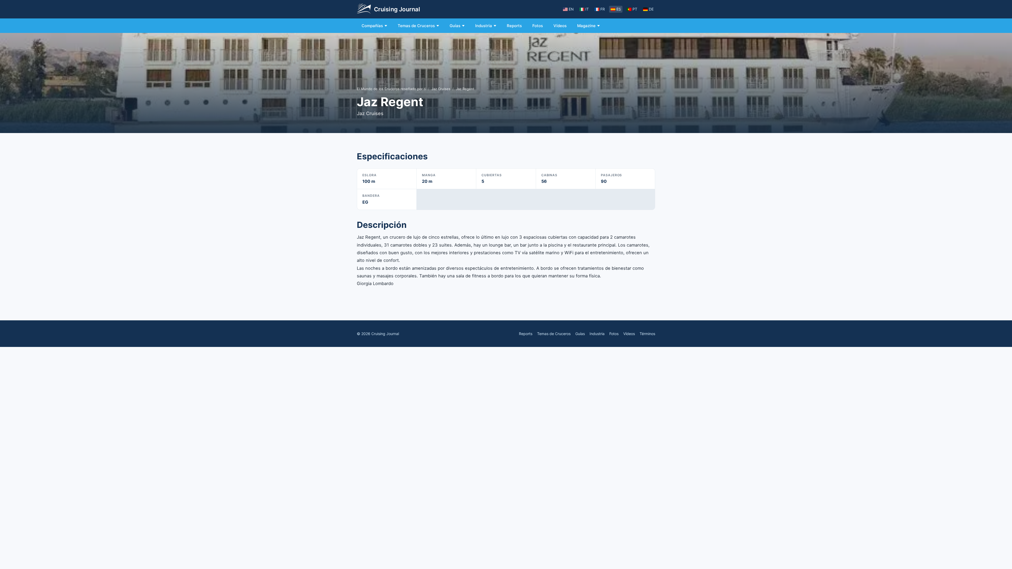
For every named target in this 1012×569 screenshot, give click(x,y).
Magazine (586, 25)
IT (587, 9)
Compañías (372, 25)
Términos (647, 333)
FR (602, 9)
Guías (455, 25)
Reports (514, 25)
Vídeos (560, 25)
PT (634, 9)
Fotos (537, 25)
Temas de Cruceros (416, 25)
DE (651, 9)
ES (618, 9)
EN (571, 9)
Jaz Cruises (440, 89)
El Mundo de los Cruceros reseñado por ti (391, 89)
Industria (483, 25)
